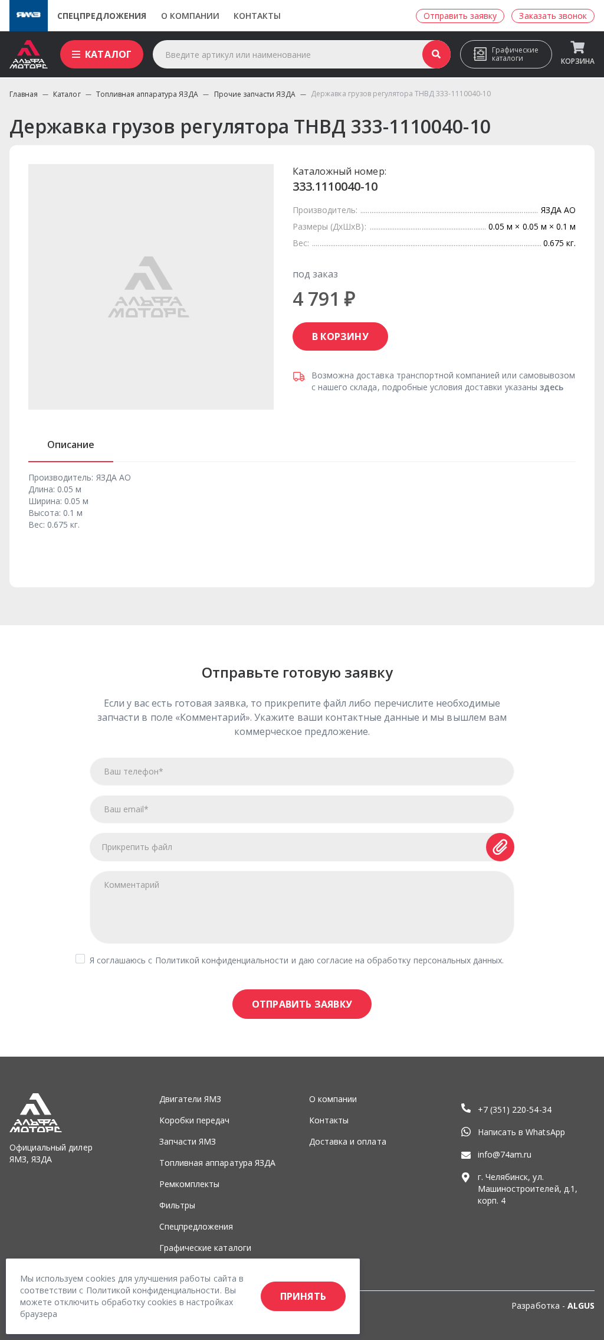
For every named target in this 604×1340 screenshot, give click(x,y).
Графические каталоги (515, 54)
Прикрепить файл (137, 846)
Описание (70, 444)
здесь (551, 387)
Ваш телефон (133, 771)
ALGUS (581, 1305)
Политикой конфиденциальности (222, 960)
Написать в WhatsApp (521, 1132)
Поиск (436, 54)
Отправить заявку (302, 1004)
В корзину (340, 336)
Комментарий (131, 884)
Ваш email (126, 809)
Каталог (108, 54)
